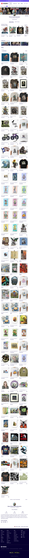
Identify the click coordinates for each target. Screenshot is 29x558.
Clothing (5, 6)
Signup (2, 540)
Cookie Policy (20, 548)
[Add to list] (7, 26)
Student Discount (2, 537)
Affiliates (8, 536)
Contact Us (15, 539)
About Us (8, 531)
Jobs (7, 539)
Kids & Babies (25, 6)
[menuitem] (2, 6)
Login (1, 539)
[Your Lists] (25, 3)
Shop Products (11, 21)
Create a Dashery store (9, 542)
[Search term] (10, 3)
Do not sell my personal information (14, 548)
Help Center (15, 534)
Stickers (9, 6)
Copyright (15, 538)
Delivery (15, 531)
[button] (5, 44)
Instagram (23, 531)
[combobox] (10, 3)
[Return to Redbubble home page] (4, 3)
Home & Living (20, 6)
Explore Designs (17, 21)
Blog (1, 535)
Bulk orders (2, 541)
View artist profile (14, 19)
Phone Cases (13, 6)
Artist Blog (8, 540)
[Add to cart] (7, 36)
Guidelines (15, 535)
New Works (2, 534)
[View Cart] (27, 3)
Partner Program (8, 535)
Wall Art (17, 6)
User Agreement (3, 548)
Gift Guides (2, 531)
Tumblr (23, 535)
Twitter (23, 534)
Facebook (23, 533)
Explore (2, 6)
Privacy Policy (7, 548)
